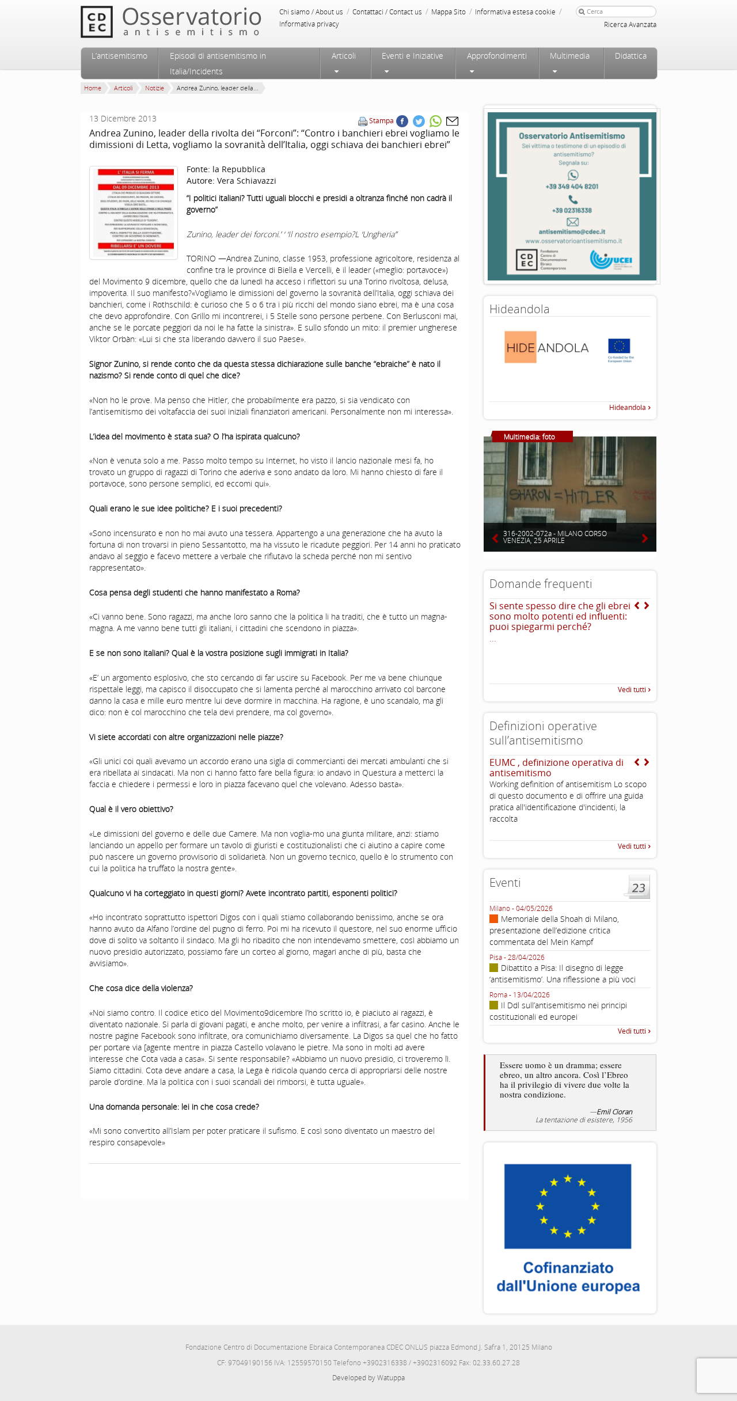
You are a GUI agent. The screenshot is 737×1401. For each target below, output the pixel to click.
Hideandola (627, 407)
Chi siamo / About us (311, 12)
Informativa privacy (309, 24)
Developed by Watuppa (368, 1378)
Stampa (381, 121)
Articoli (344, 55)
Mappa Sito (448, 12)
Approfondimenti (497, 55)
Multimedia (570, 55)
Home (92, 87)
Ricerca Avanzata (630, 24)
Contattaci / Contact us (387, 12)
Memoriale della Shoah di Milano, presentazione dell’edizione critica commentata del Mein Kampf (554, 930)
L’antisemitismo (119, 55)
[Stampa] (362, 121)
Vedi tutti (632, 689)
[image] (133, 213)
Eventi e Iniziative (412, 55)
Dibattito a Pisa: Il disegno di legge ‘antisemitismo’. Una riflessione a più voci (562, 973)
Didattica (631, 55)
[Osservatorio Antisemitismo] (194, 21)
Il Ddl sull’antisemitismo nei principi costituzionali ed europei (558, 1011)
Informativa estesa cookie (515, 12)
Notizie (154, 87)
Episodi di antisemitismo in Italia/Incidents (218, 63)
